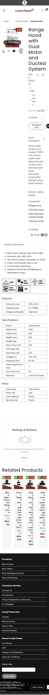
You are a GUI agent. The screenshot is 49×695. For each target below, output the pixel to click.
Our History (7, 643)
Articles (5, 616)
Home (6, 21)
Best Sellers (7, 568)
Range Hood (34, 205)
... (12, 21)
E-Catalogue (8, 604)
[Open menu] (4, 10)
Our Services (7, 595)
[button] (42, 10)
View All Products (10, 577)
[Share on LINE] (46, 234)
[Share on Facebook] (42, 234)
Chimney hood (36, 209)
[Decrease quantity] (40, 117)
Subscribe (9, 676)
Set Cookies (38, 687)
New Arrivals (7, 564)
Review (24, 457)
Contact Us (7, 590)
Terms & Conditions (11, 656)
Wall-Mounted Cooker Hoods (35, 215)
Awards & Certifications (12, 652)
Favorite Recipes (9, 630)
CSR (4, 647)
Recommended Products (13, 573)
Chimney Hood (22, 21)
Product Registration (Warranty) (16, 599)
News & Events (8, 621)
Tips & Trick (7, 625)
